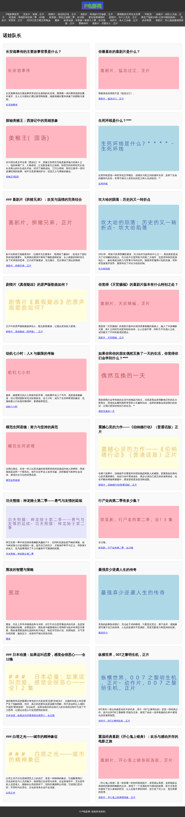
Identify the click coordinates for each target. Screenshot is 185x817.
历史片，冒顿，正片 (33, 14)
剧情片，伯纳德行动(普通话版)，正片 (117, 485)
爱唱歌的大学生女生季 (128, 14)
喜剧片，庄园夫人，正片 (105, 23)
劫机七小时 (11, 406)
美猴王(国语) (12, 177)
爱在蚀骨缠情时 (97, 17)
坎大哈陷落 (104, 268)
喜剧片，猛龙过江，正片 (111, 98)
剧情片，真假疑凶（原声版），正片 (24, 331)
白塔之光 (10, 793)
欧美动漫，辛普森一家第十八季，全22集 (85, 20)
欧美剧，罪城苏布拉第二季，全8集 (27, 17)
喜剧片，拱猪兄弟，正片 (18, 265)
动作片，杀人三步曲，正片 (124, 20)
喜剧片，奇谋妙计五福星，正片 (97, 14)
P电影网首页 (12, 14)
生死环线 (103, 183)
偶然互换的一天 (106, 411)
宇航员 (148, 14)
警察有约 (83, 23)
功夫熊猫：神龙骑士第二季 (20, 554)
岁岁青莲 (146, 20)
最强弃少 (103, 633)
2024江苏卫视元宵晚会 (38, 20)
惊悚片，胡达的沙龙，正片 (62, 14)
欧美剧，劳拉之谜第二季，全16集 (66, 17)
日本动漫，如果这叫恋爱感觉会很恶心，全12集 (30, 715)
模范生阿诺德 (13, 480)
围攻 (8, 639)
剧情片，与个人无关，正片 (123, 17)
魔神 (57, 20)
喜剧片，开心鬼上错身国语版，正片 (116, 797)
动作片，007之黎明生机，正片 (114, 721)
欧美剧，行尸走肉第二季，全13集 (115, 547)
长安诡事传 (11, 105)
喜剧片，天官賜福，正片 (111, 337)
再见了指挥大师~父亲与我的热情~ (158, 17)
